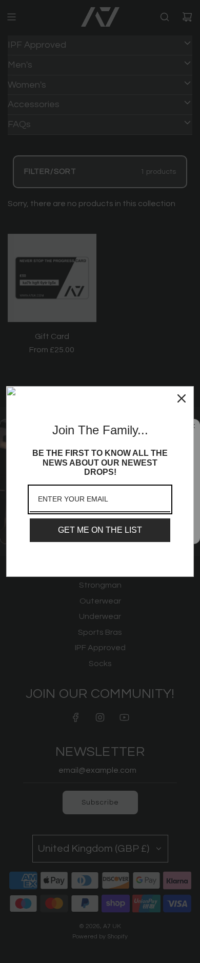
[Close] (181, 398)
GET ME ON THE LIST (100, 530)
